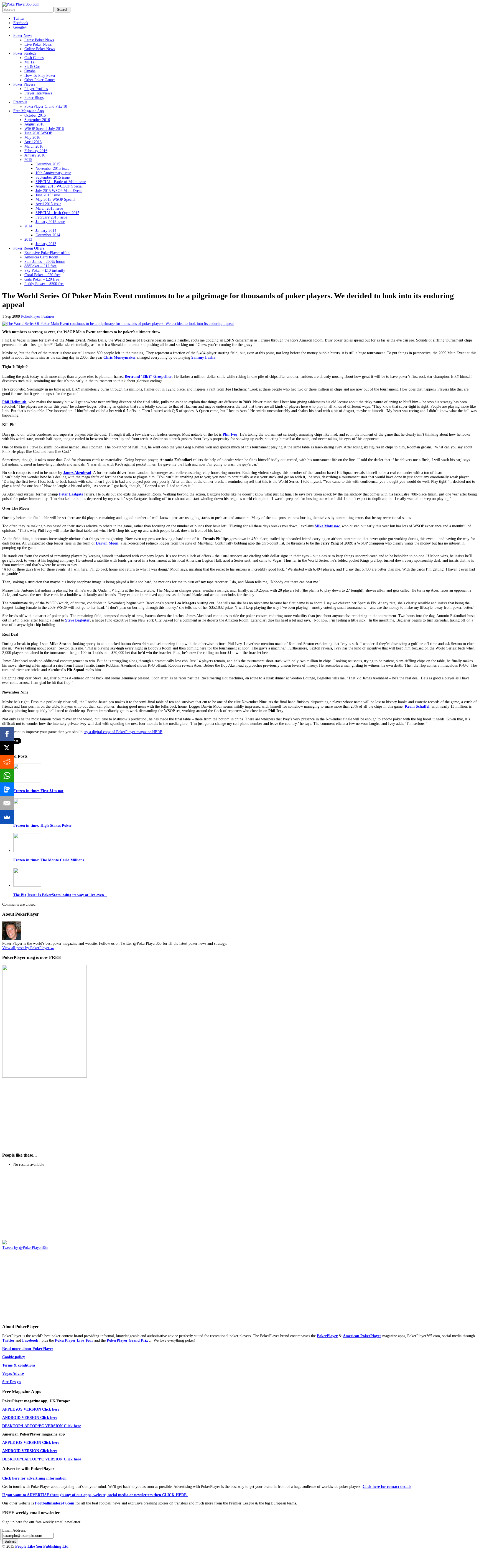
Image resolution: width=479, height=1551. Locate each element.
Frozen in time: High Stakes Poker (42, 825)
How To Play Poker (39, 75)
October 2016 (35, 115)
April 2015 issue (48, 204)
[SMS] (7, 789)
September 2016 (37, 120)
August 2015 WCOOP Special (59, 186)
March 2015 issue (49, 208)
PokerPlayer (30, 316)
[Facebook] (7, 734)
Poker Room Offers (28, 248)
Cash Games (34, 58)
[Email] (7, 803)
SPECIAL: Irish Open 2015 (57, 213)
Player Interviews (38, 93)
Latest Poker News (39, 40)
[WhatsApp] (7, 775)
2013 (28, 239)
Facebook (20, 23)
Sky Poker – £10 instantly (44, 270)
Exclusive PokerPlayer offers (47, 253)
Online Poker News (39, 49)
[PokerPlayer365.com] (20, 4)
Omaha (29, 71)
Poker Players (24, 84)
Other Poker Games (39, 80)
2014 (28, 226)
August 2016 (34, 124)
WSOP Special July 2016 (44, 129)
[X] (7, 748)
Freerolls (20, 102)
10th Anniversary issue (53, 173)
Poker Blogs (34, 98)
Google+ (20, 27)
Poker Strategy (25, 53)
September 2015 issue (52, 177)
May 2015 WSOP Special (55, 199)
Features (47, 316)
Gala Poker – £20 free (41, 279)
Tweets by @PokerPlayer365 (25, 1248)
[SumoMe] (7, 817)
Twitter (19, 18)
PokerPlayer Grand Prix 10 (45, 106)
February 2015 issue (51, 217)
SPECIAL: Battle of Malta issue (60, 182)
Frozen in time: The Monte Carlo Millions (48, 860)
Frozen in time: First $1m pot (38, 791)
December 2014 (47, 235)
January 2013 (45, 244)
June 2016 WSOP (38, 133)
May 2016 (32, 137)
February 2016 (35, 151)
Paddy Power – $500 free (44, 284)
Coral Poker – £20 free (42, 275)
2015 (28, 160)
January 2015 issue (50, 222)
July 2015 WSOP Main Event (58, 191)
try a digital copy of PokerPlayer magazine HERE (123, 732)
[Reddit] (7, 762)
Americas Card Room (41, 257)
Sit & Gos (32, 67)
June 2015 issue (47, 195)
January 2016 (34, 155)
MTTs (29, 62)
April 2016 (33, 142)
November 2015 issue (52, 168)
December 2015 (47, 164)
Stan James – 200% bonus (44, 262)
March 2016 (33, 146)
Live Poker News (38, 44)
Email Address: (14, 1530)
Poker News (22, 36)
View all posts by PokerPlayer (28, 948)
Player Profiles (36, 89)
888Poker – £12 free (40, 266)
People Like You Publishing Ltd (41, 1546)
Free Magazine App (28, 111)
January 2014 (45, 230)
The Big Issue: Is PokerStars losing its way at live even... (60, 895)
